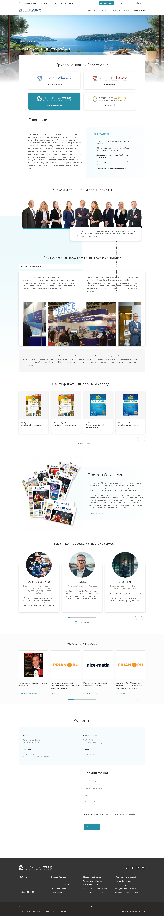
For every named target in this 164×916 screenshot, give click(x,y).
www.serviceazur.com (123, 881)
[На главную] (30, 10)
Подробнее (56, 693)
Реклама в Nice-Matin (92, 693)
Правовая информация (59, 907)
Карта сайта (23, 907)
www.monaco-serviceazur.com (126, 892)
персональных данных (93, 817)
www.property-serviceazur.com (127, 885)
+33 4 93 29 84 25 (28, 892)
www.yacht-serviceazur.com (125, 889)
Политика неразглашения (100, 907)
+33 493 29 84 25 (29, 754)
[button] (137, 439)
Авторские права (138, 907)
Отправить (92, 827)
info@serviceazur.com (91, 754)
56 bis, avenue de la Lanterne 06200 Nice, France (34, 741)
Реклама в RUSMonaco (28, 693)
